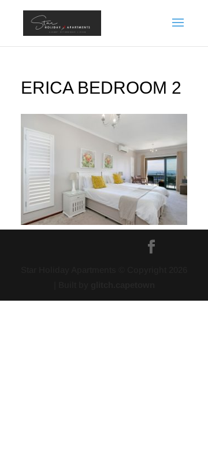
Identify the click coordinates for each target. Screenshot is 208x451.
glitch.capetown (123, 285)
